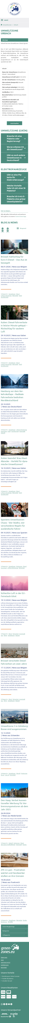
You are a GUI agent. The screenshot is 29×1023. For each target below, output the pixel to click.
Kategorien (5, 931)
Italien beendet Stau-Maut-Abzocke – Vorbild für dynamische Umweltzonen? (14, 461)
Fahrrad (7, 775)
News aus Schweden (10, 735)
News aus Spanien (19, 532)
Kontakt (4, 967)
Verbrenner (19, 566)
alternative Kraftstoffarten (8, 844)
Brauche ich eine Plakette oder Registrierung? (14, 138)
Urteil (20, 295)
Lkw (2, 635)
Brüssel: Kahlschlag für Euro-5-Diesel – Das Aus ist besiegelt (14, 259)
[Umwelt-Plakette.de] (2, 25)
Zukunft (3, 433)
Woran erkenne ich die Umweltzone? (15, 148)
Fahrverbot (15, 295)
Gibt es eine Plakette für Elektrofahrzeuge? (15, 177)
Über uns (4, 957)
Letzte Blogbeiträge (8, 926)
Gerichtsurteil (4, 297)
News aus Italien (19, 335)
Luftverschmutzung (6, 295)
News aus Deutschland (12, 406)
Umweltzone (12, 294)
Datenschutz (5, 962)
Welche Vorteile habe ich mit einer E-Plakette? (16, 188)
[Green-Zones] (14, 9)
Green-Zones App (20, 216)
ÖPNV (5, 635)
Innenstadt (22, 431)
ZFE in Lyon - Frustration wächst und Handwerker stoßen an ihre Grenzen (13, 873)
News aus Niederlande (11, 816)
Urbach (4, 68)
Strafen (25, 844)
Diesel (18, 294)
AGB (2, 960)
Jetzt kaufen (14, 123)
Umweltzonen (7, 25)
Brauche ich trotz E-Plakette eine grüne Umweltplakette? (16, 199)
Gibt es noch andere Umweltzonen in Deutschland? (16, 157)
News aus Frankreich (11, 882)
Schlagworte (6, 935)
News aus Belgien (19, 267)
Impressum (5, 965)
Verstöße (10, 922)
